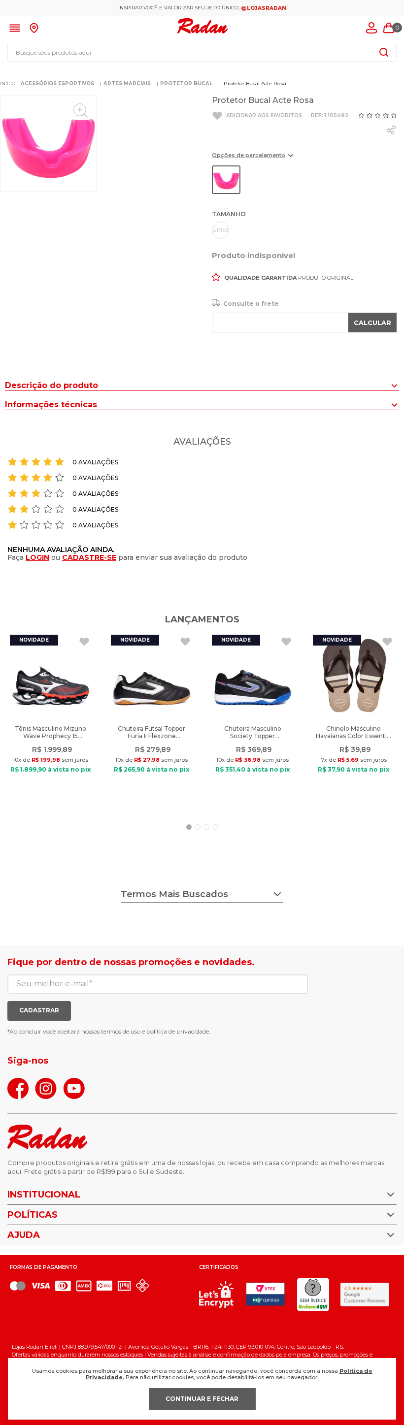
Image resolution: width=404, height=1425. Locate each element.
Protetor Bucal (186, 83)
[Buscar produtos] (383, 52)
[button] (252, 158)
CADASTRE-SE (89, 557)
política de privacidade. (178, 1031)
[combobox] (202, 52)
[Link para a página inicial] (7, 84)
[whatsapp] (391, 130)
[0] (388, 28)
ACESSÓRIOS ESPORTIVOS (57, 83)
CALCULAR (372, 322)
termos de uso (120, 1031)
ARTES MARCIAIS (127, 83)
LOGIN (37, 557)
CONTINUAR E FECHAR (202, 1398)
